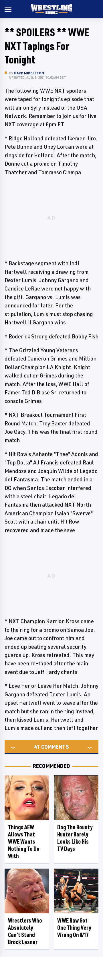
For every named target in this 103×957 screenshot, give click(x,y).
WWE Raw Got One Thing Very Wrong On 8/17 (74, 927)
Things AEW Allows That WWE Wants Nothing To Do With (23, 841)
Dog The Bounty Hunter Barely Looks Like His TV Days (74, 838)
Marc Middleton (29, 73)
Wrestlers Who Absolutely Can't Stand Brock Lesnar (25, 931)
